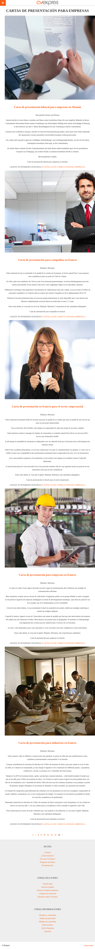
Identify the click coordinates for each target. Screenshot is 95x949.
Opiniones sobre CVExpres (47, 897)
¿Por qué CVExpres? (47, 859)
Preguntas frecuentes (47, 862)
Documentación (47, 865)
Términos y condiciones (47, 915)
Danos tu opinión (47, 887)
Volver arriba (88, 945)
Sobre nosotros (47, 925)
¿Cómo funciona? (47, 856)
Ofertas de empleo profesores (47, 890)
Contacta (47, 852)
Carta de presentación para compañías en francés (47, 259)
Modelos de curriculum (47, 922)
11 (48, 835)
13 (55, 835)
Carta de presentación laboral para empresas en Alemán (47, 107)
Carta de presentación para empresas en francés (47, 574)
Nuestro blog (47, 884)
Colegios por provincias (47, 894)
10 (44, 835)
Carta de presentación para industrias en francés (47, 742)
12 (52, 835)
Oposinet (47, 931)
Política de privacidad (47, 918)
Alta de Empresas (47, 928)
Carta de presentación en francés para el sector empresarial (47, 406)
